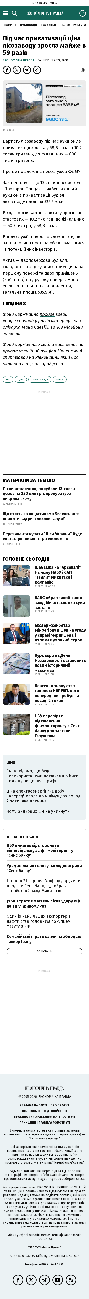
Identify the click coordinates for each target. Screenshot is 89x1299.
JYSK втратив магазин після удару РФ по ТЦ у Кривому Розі (43, 904)
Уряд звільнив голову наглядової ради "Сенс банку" (44, 868)
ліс (8, 379)
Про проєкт (59, 1105)
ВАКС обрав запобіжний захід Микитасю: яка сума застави (60, 602)
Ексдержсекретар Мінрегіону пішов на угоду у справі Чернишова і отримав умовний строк (60, 633)
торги (59, 379)
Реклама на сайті (33, 1105)
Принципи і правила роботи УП (44, 1122)
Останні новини (22, 837)
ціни (21, 379)
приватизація (40, 379)
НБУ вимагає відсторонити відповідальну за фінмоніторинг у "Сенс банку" (40, 850)
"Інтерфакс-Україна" (61, 1151)
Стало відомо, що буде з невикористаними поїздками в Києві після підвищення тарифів (42, 775)
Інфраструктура (73, 25)
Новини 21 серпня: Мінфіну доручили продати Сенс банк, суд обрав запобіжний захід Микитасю (43, 885)
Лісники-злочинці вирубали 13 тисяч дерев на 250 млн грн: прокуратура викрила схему (39, 493)
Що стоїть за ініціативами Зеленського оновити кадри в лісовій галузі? (41, 516)
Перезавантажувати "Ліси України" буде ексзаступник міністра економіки (42, 536)
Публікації (28, 25)
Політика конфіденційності (44, 1111)
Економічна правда (19, 60)
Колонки (48, 25)
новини (10, 25)
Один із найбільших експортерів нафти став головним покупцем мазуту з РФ (39, 921)
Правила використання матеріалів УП (44, 1116)
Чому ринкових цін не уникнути (38, 811)
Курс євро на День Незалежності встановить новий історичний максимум (60, 663)
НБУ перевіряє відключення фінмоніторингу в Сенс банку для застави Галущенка (57, 725)
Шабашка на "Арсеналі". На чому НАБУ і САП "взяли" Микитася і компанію (58, 575)
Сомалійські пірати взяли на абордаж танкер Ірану (44, 939)
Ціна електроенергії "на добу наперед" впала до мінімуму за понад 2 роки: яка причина (43, 796)
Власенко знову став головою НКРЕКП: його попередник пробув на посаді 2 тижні (57, 693)
